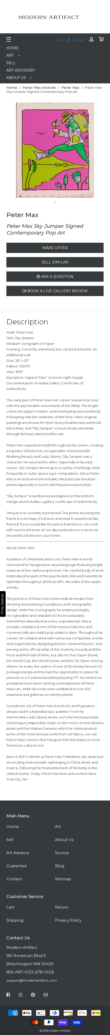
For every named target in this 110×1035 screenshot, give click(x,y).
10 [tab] (89, 196)
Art (10, 55)
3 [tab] (35, 196)
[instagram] (20, 995)
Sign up (78, 40)
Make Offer (55, 248)
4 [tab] (43, 196)
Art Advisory (20, 70)
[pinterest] (33, 995)
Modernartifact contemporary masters (55, 17)
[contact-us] (46, 995)
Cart (10, 907)
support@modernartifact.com (31, 980)
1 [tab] (20, 196)
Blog (59, 865)
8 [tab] (74, 196)
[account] (91, 39)
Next (97, 150)
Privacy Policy (68, 920)
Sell (11, 63)
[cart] (101, 39)
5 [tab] (51, 196)
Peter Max (70, 87)
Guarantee (16, 865)
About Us (16, 78)
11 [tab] (55, 202)
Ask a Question (56, 276)
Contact (14, 878)
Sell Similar (55, 262)
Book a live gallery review (57, 291)
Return (62, 907)
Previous (12, 150)
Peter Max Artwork (39, 87)
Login (61, 40)
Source (62, 852)
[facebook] (8, 995)
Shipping (15, 920)
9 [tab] (81, 196)
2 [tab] (28, 196)
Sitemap (63, 878)
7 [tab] (66, 196)
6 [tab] (58, 196)
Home (12, 48)
